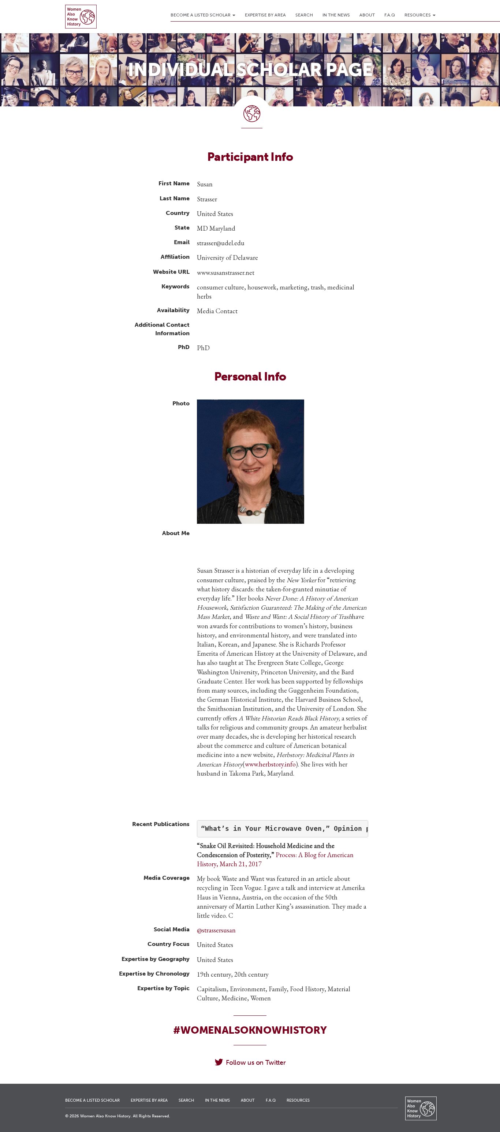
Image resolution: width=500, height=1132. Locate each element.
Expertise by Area (265, 15)
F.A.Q (389, 15)
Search (304, 15)
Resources (418, 15)
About (367, 15)
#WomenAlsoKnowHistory (250, 1030)
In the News (336, 15)
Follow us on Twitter (256, 1063)
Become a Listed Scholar (201, 15)
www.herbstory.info (270, 764)
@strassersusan (216, 930)
